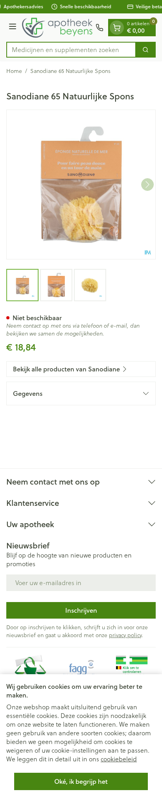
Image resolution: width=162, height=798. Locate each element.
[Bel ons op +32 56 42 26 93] (99, 28)
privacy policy (125, 635)
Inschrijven (81, 610)
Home (14, 71)
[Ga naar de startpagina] (57, 28)
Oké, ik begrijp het (81, 781)
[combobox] (71, 50)
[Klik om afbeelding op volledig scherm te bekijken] (81, 184)
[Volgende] (147, 184)
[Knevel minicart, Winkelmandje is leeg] (117, 28)
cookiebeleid (119, 758)
